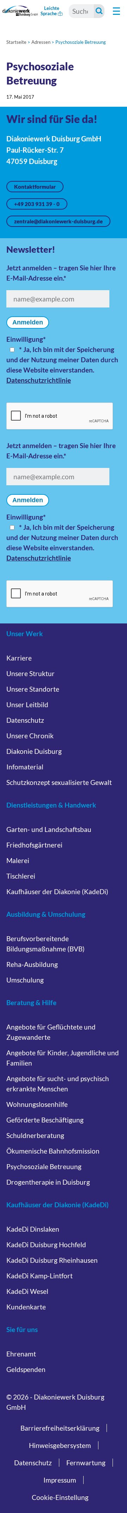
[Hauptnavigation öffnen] (116, 11)
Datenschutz (25, 720)
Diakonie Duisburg (34, 751)
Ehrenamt (21, 1354)
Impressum (59, 1480)
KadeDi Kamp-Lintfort (39, 1276)
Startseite (16, 42)
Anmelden (27, 322)
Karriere (19, 658)
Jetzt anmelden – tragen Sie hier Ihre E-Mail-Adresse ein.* (61, 273)
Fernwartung (85, 1463)
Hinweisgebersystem (60, 1445)
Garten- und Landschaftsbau (48, 829)
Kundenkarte (26, 1307)
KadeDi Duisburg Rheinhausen (52, 1260)
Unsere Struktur (30, 673)
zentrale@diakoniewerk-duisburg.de (58, 221)
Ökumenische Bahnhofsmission (52, 1151)
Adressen (40, 42)
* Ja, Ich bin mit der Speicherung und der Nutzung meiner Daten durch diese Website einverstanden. (62, 359)
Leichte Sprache (50, 10)
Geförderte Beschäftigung (45, 1120)
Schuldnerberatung (35, 1135)
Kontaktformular (35, 186)
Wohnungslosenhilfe (37, 1104)
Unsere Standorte (32, 689)
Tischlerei (20, 876)
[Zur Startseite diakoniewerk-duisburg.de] (20, 11)
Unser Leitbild (27, 704)
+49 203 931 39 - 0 (37, 204)
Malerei (17, 860)
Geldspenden (26, 1369)
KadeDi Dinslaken (32, 1229)
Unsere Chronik (30, 736)
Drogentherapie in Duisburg (48, 1182)
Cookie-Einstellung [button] (60, 1497)
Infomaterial (24, 767)
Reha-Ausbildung (32, 964)
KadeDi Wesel (27, 1291)
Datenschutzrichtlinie (38, 380)
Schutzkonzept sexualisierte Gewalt (59, 782)
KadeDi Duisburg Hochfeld (46, 1245)
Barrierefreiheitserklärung (59, 1428)
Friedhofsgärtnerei (34, 845)
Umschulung (25, 980)
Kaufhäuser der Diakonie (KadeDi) (57, 891)
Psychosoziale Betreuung (43, 1166)
